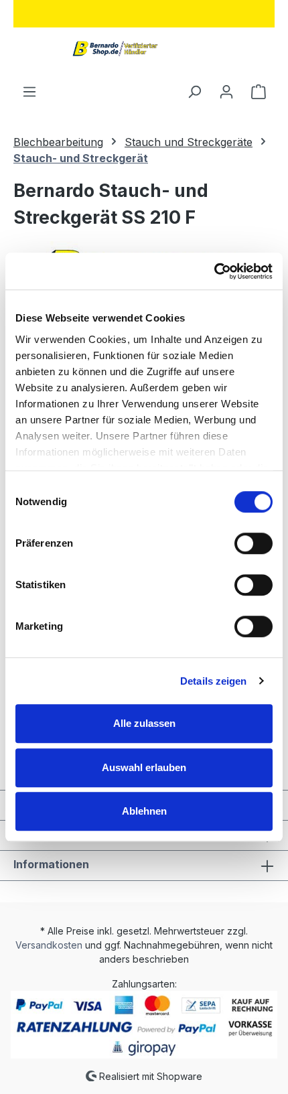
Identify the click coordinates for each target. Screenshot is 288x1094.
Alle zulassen (144, 723)
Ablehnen (144, 811)
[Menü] (29, 91)
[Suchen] (194, 91)
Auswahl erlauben (144, 767)
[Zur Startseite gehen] (111, 41)
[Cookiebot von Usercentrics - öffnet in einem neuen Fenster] (214, 271)
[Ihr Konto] (226, 91)
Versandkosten (48, 945)
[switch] (253, 543)
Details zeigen (213, 681)
